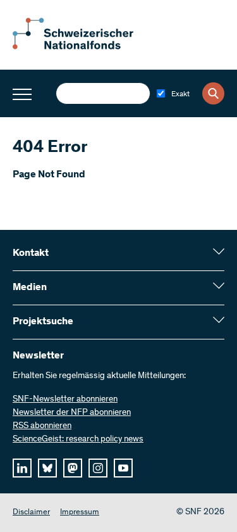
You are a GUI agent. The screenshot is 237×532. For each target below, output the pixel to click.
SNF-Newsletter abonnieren (65, 399)
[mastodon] (72, 468)
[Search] (213, 93)
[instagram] (97, 468)
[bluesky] (47, 468)
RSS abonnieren (42, 426)
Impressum (79, 513)
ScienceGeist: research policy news (78, 439)
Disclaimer (31, 513)
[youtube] (123, 468)
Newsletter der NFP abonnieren (72, 412)
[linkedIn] (22, 468)
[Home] (82, 47)
